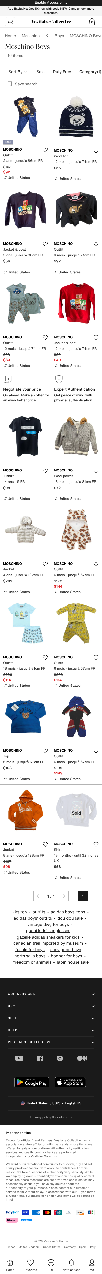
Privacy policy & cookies (48, 1117)
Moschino (31, 36)
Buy (11, 1006)
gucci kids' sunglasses (48, 931)
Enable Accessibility (51, 2)
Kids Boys (55, 36)
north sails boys (29, 956)
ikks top (19, 912)
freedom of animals (32, 962)
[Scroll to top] (83, 896)
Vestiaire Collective (29, 1042)
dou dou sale (70, 918)
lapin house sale (73, 962)
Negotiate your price (22, 389)
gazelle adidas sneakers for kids (48, 937)
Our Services (21, 994)
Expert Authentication (74, 389)
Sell (12, 1018)
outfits (38, 912)
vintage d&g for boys (48, 924)
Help (12, 1030)
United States (52, 1247)
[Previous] (38, 896)
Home (10, 36)
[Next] (64, 896)
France (10, 1247)
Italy (93, 1247)
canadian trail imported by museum (48, 943)
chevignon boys (65, 950)
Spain (83, 1247)
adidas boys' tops (68, 912)
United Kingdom (29, 1247)
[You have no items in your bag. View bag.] (91, 21)
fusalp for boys (30, 950)
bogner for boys (66, 956)
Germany (70, 1247)
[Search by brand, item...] (10, 21)
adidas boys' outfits (33, 918)
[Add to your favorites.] (45, 150)
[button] (91, 21)
